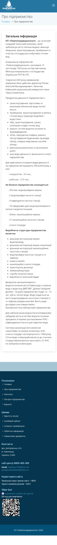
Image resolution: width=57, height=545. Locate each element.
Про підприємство (12, 389)
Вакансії (8, 404)
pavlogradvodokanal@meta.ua (15, 470)
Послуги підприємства (14, 399)
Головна (6, 21)
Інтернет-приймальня (14, 426)
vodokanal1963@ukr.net (18, 467)
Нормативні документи (14, 436)
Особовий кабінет (12, 421)
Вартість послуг (11, 416)
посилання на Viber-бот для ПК (19, 493)
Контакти (8, 394)
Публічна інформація (14, 431)
